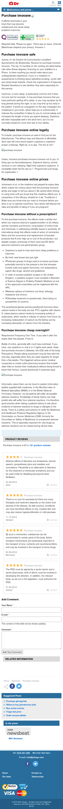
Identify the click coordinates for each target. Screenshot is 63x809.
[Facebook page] (27, 763)
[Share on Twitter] (19, 686)
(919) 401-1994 (23, 752)
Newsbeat (15, 738)
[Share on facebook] (12, 686)
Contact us (36, 772)
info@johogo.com (35, 757)
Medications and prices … (20, 9)
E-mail (5, 614)
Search (53, 5)
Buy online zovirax (15, 708)
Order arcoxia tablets (16, 715)
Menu (59, 5)
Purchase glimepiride (16, 701)
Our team (6, 776)
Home (6, 680)
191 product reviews (40, 445)
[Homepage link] (10, 3)
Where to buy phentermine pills (21, 704)
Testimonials (37, 776)
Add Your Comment (12, 652)
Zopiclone (15, 680)
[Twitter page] (35, 763)
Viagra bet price (13, 711)
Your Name (7, 605)
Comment (7, 629)
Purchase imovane (30, 680)
